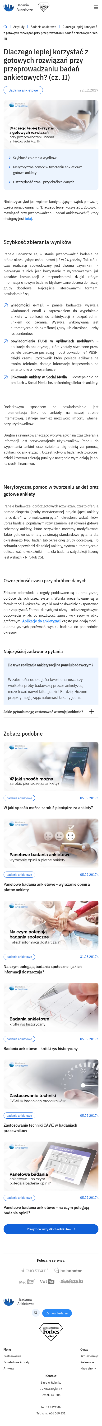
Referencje (87, 1362)
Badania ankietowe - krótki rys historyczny (41, 1048)
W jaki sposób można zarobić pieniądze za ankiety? (48, 807)
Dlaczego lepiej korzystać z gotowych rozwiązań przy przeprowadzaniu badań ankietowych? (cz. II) (51, 33)
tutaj (28, 218)
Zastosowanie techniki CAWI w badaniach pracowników (40, 1127)
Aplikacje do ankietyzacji (41, 621)
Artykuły (19, 27)
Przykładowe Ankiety (16, 1362)
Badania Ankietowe (25, 7)
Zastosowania (12, 1356)
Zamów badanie (57, 1313)
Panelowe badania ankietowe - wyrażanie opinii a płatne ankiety (47, 886)
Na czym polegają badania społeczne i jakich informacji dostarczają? (43, 969)
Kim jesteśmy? (89, 1356)
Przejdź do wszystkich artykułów (49, 1229)
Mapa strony (88, 1368)
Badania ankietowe (44, 27)
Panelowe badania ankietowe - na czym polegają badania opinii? (46, 1210)
